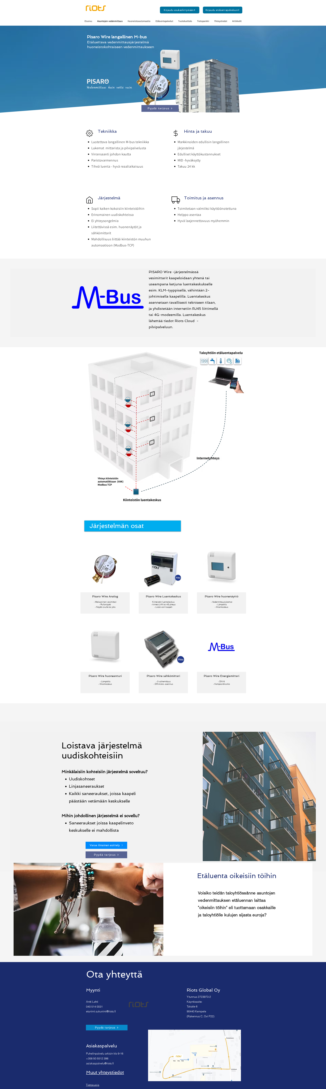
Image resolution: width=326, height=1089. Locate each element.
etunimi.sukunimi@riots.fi (101, 1011)
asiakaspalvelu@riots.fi (100, 1063)
